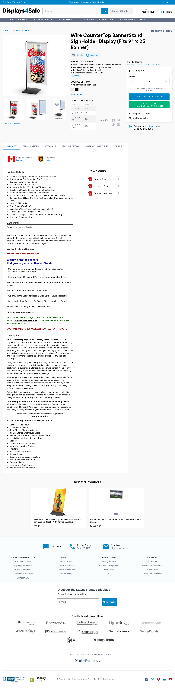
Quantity (132, 76)
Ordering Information (23, 557)
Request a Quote (23, 561)
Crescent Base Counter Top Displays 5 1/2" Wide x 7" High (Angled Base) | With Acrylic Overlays (58, 520)
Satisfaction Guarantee (152, 565)
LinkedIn (164, 679)
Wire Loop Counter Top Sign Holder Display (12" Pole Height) (115, 521)
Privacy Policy (152, 570)
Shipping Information (23, 565)
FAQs (109, 573)
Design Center (109, 557)
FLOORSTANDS (106, 20)
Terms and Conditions (152, 573)
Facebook (146, 679)
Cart (162, 9)
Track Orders (66, 561)
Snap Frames (65, 20)
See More (75, 76)
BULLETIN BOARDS (19, 20)
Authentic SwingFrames (109, 565)
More (143, 20)
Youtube (170, 679)
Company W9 (23, 578)
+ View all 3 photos (11, 123)
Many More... (77, 94)
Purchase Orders (23, 570)
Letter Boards (86, 20)
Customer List (152, 561)
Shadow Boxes (127, 20)
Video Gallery (109, 570)
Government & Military (23, 573)
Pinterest (158, 679)
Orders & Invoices (66, 565)
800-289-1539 (18, 2)
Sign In (144, 9)
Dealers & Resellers (66, 570)
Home (5, 30)
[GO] (104, 11)
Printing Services (109, 561)
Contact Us (167, 2)
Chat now (153, 126)
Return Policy (66, 573)
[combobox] (75, 11)
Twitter (152, 679)
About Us (152, 557)
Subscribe (109, 602)
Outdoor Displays (43, 20)
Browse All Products (121, 11)
